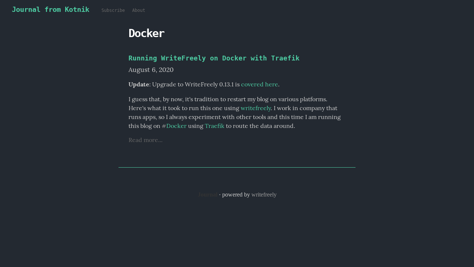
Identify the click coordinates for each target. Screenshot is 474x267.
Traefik (214, 125)
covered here (259, 84)
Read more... (145, 140)
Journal (207, 194)
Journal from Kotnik (50, 9)
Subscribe (113, 10)
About (138, 10)
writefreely (256, 108)
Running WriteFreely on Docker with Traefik (214, 58)
